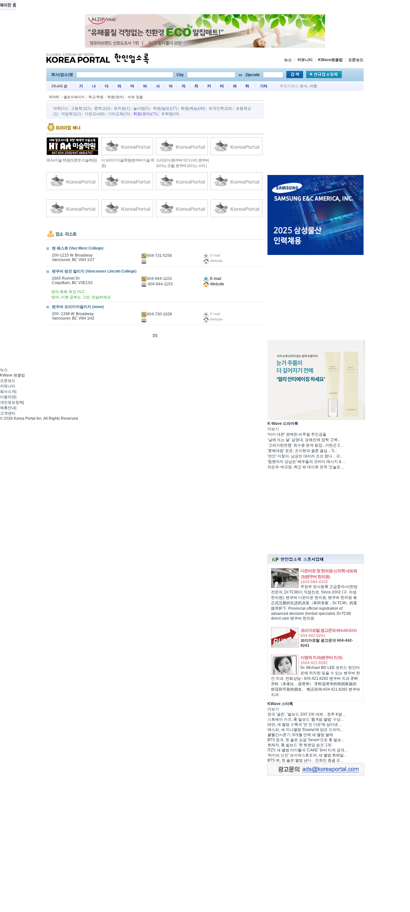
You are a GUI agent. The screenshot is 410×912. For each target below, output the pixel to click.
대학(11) (60, 108)
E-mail (215, 278)
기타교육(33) (119, 114)
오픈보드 (356, 60)
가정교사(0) (94, 114)
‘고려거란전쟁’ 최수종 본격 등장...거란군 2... (305, 445)
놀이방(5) (141, 108)
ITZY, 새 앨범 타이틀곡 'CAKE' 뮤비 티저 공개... (307, 750)
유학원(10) (170, 114)
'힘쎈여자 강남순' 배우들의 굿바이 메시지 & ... (306, 461)
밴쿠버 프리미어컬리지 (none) (78, 307)
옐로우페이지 (74, 97)
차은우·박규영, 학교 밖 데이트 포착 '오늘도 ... (305, 467)
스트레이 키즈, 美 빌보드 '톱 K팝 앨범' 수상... (305, 719)
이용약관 (7, 397)
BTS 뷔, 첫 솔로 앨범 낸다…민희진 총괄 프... (305, 760)
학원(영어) (115, 97)
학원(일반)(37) (165, 108)
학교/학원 (95, 97)
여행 (313, 86)
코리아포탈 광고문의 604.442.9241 (328, 630)
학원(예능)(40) (193, 108)
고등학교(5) (81, 108)
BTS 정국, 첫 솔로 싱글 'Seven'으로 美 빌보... (305, 740)
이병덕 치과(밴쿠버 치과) (321, 657)
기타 (263, 86)
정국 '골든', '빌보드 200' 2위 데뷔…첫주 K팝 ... (306, 714)
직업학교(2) (71, 114)
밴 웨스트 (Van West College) (77, 248)
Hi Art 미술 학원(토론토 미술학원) (71, 160)
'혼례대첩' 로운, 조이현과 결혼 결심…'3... (302, 450)
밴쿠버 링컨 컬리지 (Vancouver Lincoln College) (94, 271)
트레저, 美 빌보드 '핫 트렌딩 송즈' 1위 (299, 745)
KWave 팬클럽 (12, 375)
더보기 (273, 429)
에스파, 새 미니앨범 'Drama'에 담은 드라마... (305, 729)
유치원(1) (122, 108)
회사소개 (7, 391)
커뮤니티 (305, 60)
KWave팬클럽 (330, 60)
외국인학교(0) (220, 108)
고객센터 (7, 413)
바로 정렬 (135, 97)
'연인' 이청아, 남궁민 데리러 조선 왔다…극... (305, 456)
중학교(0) (102, 108)
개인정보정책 (11, 402)
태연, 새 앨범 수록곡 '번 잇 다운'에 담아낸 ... (304, 724)
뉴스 (288, 60)
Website (216, 284)
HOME (54, 97)
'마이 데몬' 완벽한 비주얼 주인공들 (296, 434)
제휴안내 (7, 408)
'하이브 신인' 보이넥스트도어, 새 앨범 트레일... (307, 755)
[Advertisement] (315, 134)
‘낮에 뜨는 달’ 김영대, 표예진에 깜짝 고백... (303, 440)
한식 (304, 86)
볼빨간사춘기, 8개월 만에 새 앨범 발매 (300, 735)
